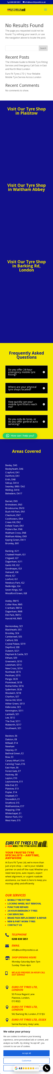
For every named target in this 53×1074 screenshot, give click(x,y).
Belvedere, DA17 (13, 493)
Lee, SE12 (10, 717)
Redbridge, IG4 (12, 586)
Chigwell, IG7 (11, 558)
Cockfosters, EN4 (14, 518)
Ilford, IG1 (10, 575)
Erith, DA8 (10, 479)
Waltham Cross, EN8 (15, 532)
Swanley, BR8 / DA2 (15, 486)
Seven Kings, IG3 (13, 589)
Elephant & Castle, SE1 (16, 654)
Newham (9, 746)
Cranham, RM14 (13, 607)
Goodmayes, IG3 (13, 568)
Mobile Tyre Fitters (18, 900)
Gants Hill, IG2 (12, 565)
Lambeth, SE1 (12, 714)
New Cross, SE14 (13, 668)
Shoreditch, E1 (12, 799)
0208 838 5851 (20, 939)
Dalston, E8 (11, 739)
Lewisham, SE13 (13, 664)
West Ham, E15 (13, 820)
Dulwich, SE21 (12, 650)
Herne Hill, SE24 (13, 700)
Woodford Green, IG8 (16, 593)
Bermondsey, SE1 (14, 626)
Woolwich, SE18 (13, 693)
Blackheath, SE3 (13, 629)
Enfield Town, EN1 (14, 525)
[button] (20, 435)
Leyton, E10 (11, 778)
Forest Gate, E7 (13, 771)
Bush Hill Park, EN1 (15, 511)
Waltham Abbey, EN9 (16, 536)
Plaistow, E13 (12, 788)
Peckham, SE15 (13, 675)
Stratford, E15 (12, 802)
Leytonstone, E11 (14, 781)
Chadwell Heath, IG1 (15, 554)
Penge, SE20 (11, 679)
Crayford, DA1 (12, 472)
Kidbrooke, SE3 (13, 707)
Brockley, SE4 (12, 633)
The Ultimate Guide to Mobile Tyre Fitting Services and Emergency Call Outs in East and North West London (26, 66)
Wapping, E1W (12, 809)
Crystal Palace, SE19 (15, 643)
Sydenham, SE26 (13, 689)
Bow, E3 (9, 756)
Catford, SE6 (11, 640)
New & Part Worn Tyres (21, 921)
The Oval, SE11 (12, 721)
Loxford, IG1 (11, 579)
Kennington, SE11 (14, 710)
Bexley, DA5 (11, 465)
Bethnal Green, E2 (14, 753)
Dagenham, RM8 (13, 611)
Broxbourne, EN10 (14, 508)
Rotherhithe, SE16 (14, 686)
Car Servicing (15, 914)
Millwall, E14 (11, 742)
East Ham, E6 (11, 767)
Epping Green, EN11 (15, 539)
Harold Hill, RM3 (13, 618)
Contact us (14, 925)
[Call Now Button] (46, 1068)
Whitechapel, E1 (13, 813)
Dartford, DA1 (12, 475)
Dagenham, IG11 (13, 561)
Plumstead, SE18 (13, 682)
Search (43, 48)
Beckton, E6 (11, 735)
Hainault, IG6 (11, 572)
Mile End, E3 (11, 785)
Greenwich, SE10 (13, 661)
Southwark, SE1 (13, 728)
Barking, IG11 (12, 550)
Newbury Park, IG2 (14, 582)
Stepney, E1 (11, 749)
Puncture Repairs (17, 907)
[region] (26, 1050)
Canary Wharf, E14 (14, 760)
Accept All (26, 1053)
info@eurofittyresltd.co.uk (25, 949)
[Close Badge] (39, 1066)
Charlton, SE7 (12, 696)
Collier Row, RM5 (13, 604)
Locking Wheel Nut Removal (24, 903)
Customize (26, 1060)
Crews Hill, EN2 (13, 522)
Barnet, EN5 (11, 501)
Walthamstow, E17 (14, 806)
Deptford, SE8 (12, 647)
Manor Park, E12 (13, 816)
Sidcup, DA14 (11, 482)
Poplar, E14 (11, 792)
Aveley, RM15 (12, 600)
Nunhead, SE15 (13, 671)
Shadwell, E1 (11, 795)
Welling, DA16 (12, 489)
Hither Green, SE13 (15, 703)
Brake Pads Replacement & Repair (26, 917)
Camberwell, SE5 (13, 636)
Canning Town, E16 (15, 764)
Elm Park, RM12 (13, 614)
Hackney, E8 (11, 774)
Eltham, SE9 (11, 657)
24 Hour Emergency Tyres (22, 910)
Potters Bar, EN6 (13, 529)
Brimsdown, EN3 (13, 504)
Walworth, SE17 (13, 724)
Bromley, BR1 (12, 543)
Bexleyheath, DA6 (14, 468)
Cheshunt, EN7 (13, 515)
